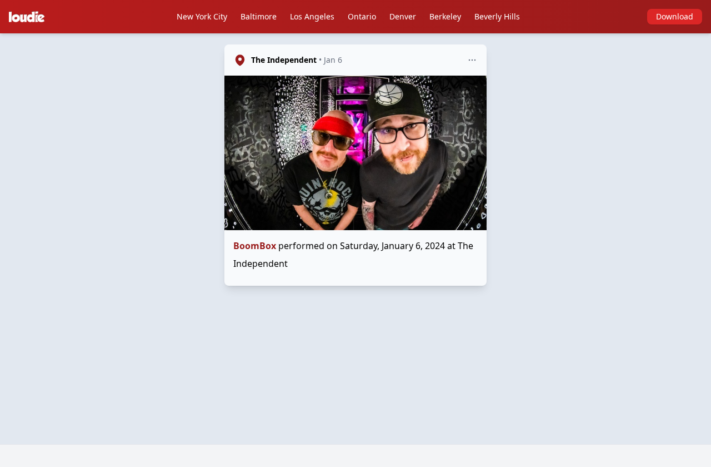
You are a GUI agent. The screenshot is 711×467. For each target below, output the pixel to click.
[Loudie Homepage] (29, 16)
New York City (202, 16)
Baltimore (259, 16)
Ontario (362, 16)
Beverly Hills (497, 16)
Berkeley (445, 16)
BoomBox (254, 246)
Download (674, 16)
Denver (402, 16)
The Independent (284, 59)
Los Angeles (312, 16)
